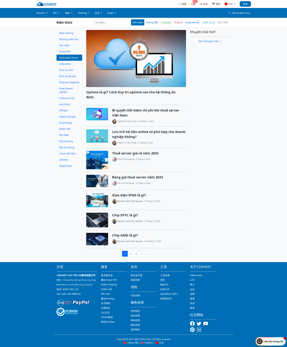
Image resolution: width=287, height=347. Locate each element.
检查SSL (164, 284)
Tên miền (64, 45)
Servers (41, 12)
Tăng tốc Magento (69, 82)
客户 (192, 284)
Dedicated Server (68, 57)
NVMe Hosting (109, 284)
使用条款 (135, 310)
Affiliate (63, 110)
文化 (192, 289)
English (148, 342)
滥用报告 (135, 329)
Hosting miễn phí (68, 39)
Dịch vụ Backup (67, 76)
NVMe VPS (64, 128)
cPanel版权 (107, 317)
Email (110, 12)
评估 (205, 3)
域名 (67, 12)
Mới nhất (223, 22)
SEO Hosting (66, 141)
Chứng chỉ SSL (67, 98)
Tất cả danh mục (241, 12)
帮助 (218, 3)
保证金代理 (136, 275)
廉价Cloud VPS (109, 279)
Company (166, 22)
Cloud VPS (64, 51)
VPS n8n (105, 293)
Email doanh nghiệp (66, 90)
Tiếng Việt (132, 342)
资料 (162, 279)
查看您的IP (166, 298)
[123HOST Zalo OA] (199, 329)
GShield (63, 159)
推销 (192, 298)
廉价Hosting (107, 298)
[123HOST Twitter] (200, 323)
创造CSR (164, 289)
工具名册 (165, 275)
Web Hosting (66, 33)
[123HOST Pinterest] (192, 329)
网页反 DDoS (108, 321)
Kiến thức (64, 22)
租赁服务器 (107, 275)
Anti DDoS (64, 104)
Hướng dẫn (152, 22)
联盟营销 (135, 279)
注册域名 (105, 307)
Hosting (83, 12)
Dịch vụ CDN (66, 70)
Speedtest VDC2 (169, 293)
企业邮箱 (105, 303)
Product (178, 22)
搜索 (184, 3)
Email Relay (65, 122)
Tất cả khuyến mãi (208, 41)
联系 (192, 307)
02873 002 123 (70, 289)
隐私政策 (135, 324)
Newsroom (196, 275)
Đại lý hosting (66, 147)
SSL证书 (105, 312)
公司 (192, 279)
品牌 (192, 293)
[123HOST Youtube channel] (206, 323)
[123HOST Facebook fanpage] (193, 323)
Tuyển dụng (208, 22)
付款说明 (135, 295)
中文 (161, 342)
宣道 (192, 303)
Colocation (65, 63)
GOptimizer (65, 165)
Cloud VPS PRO (67, 153)
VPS (55, 12)
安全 (97, 12)
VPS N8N (64, 135)
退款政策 (135, 315)
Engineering (192, 22)
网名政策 (135, 320)
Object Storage (67, 116)
